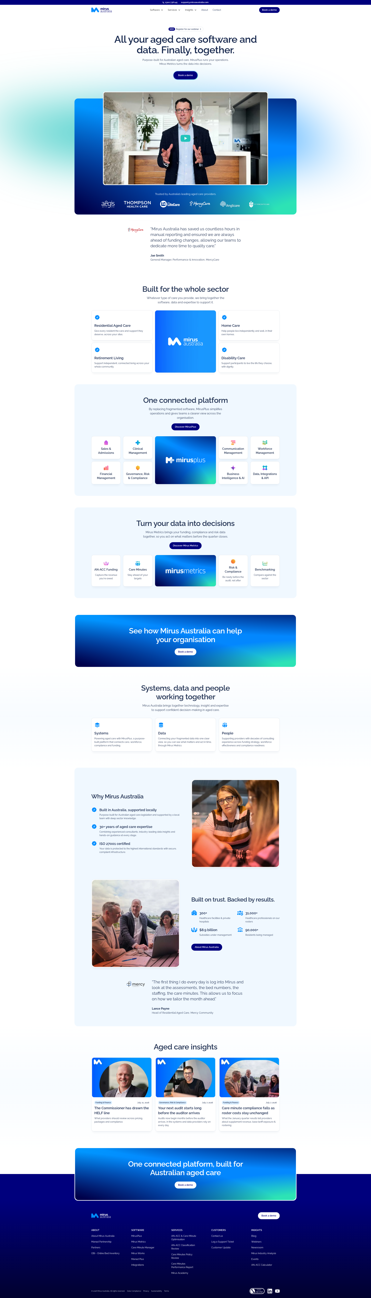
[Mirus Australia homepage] (114, 10)
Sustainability (156, 1291)
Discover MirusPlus (185, 426)
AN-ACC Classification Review (183, 1247)
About (204, 10)
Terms (166, 1291)
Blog (253, 1236)
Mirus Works (138, 1253)
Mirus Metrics (138, 1241)
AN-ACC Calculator (261, 1265)
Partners (95, 1247)
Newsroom (257, 1247)
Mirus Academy (179, 1273)
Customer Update (221, 1247)
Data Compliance (134, 1291)
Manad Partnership (101, 1241)
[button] (157, 10)
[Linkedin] (270, 1291)
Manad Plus (137, 1259)
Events (255, 1259)
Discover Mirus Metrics (185, 545)
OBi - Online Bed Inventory (105, 1253)
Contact (217, 10)
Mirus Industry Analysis (263, 1253)
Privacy (146, 1291)
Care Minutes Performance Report (182, 1265)
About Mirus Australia (207, 947)
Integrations (137, 1265)
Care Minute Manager (142, 1247)
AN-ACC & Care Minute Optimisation (183, 1238)
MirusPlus (136, 1236)
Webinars (256, 1241)
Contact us (217, 1236)
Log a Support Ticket (222, 1241)
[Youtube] (277, 1291)
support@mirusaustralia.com (195, 2)
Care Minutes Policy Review (181, 1256)
